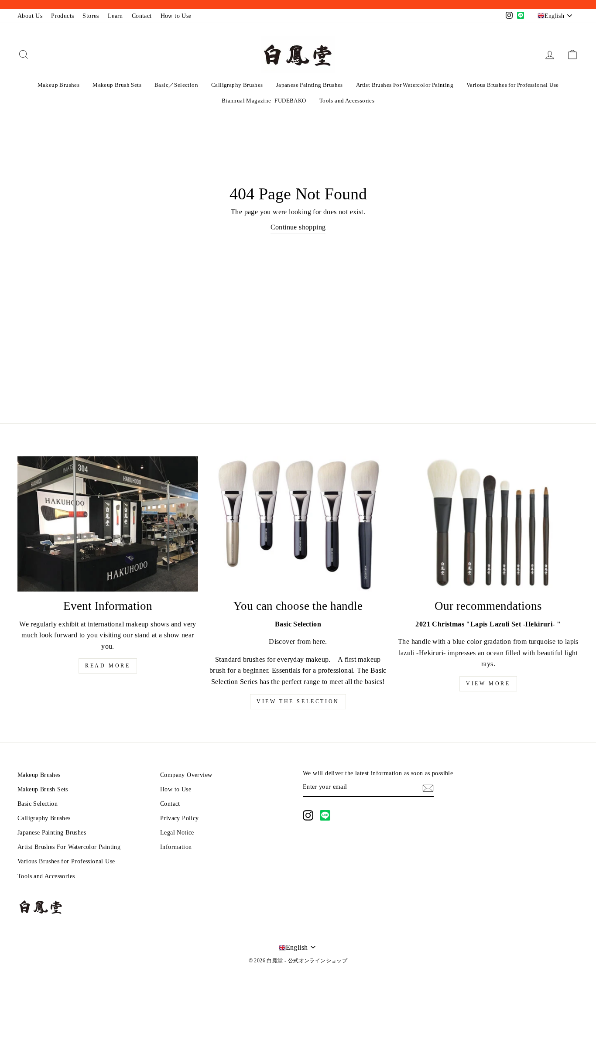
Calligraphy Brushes (237, 85)
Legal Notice (177, 832)
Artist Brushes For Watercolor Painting (404, 85)
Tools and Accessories (346, 100)
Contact (142, 16)
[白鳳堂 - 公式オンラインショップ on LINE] (325, 815)
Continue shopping (298, 227)
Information (176, 847)
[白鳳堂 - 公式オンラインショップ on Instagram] (308, 815)
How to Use (176, 16)
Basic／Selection (176, 85)
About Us (29, 16)
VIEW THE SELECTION (298, 701)
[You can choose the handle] (298, 524)
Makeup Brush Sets (116, 85)
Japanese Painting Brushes (309, 85)
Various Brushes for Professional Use (512, 85)
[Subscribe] (428, 787)
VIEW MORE (488, 684)
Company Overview (186, 775)
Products (62, 16)
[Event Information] (107, 524)
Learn (115, 16)
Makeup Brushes (59, 85)
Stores (90, 16)
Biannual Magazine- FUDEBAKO (264, 100)
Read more (107, 666)
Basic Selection (37, 804)
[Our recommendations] (488, 524)
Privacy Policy (179, 818)
